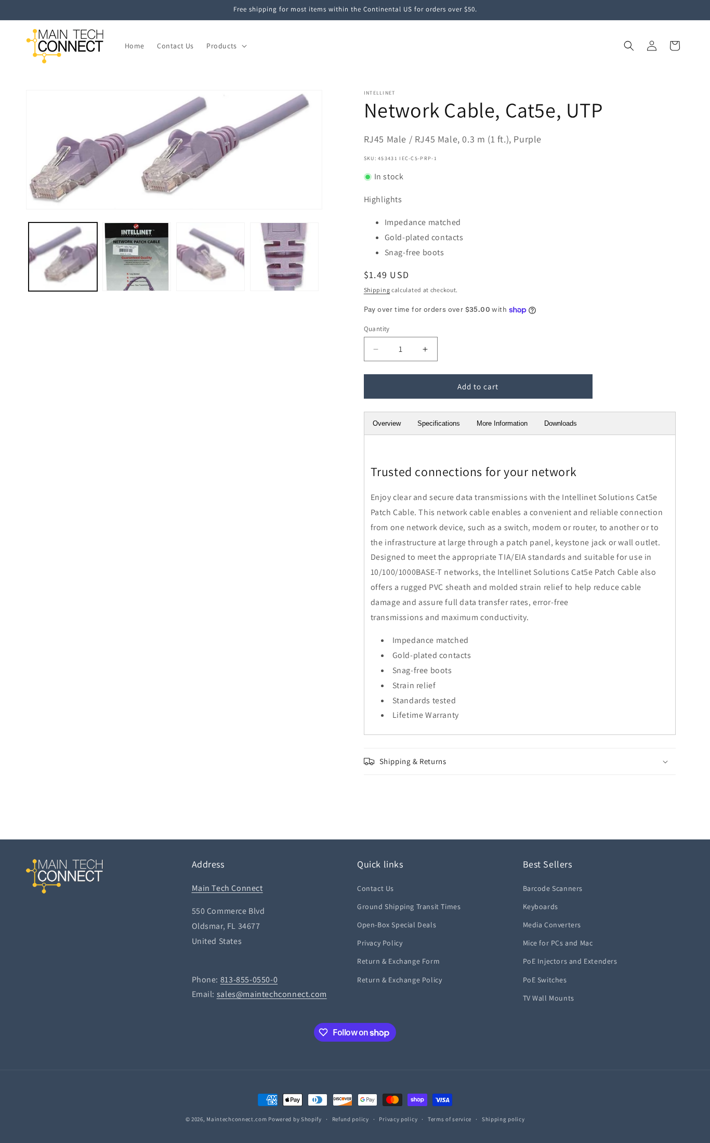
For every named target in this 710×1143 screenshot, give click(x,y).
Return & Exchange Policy (399, 979)
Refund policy (350, 1119)
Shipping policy (503, 1119)
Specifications (438, 423)
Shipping (377, 290)
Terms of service (449, 1119)
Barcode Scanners (553, 888)
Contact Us (375, 888)
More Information (502, 423)
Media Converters (552, 924)
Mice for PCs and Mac (558, 943)
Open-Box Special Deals (396, 924)
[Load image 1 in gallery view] (63, 256)
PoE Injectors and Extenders (570, 961)
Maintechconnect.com (236, 1119)
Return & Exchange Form (398, 961)
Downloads (560, 423)
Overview (387, 423)
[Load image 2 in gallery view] (136, 256)
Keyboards (540, 906)
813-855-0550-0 (249, 979)
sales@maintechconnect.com (272, 994)
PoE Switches (545, 979)
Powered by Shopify (295, 1119)
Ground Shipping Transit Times (409, 906)
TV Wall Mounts (548, 998)
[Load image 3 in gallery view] (210, 256)
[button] (225, 46)
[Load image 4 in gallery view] (284, 256)
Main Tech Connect (227, 888)
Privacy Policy (379, 943)
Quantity (377, 328)
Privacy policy (398, 1119)
